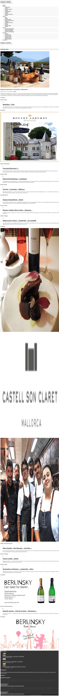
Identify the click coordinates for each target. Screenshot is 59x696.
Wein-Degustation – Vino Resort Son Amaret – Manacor (14, 666)
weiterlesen (2, 97)
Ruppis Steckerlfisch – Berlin (13, 200)
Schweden (2, 673)
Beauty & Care (8, 37)
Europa (1, 672)
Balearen (32, 672)
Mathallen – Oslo (9, 104)
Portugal (5, 673)
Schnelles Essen (8, 9)
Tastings (6, 21)
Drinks (4, 16)
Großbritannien (46, 672)
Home (4, 5)
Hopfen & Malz (8, 19)
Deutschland (5, 672)
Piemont (21, 672)
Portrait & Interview (9, 14)
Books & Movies (8, 38)
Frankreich (11, 672)
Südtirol (19, 672)
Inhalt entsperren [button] (3, 684)
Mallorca (54, 672)
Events (6, 10)
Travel (4, 27)
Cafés (6, 8)
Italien (14, 672)
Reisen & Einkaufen (9, 29)
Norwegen (35, 672)
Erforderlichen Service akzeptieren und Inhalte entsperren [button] (12, 693)
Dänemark (39, 672)
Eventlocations (8, 11)
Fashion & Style (8, 36)
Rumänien (24, 672)
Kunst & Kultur (8, 34)
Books (6, 15)
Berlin (30, 672)
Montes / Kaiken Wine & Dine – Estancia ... (17, 210)
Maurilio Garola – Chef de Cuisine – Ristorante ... (20, 611)
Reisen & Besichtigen (9, 28)
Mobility (6, 33)
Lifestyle (4, 32)
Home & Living (8, 35)
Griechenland (51, 672)
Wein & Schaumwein (9, 20)
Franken (27, 672)
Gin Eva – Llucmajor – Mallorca (14, 189)
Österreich (16, 672)
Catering (7, 12)
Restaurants (7, 7)
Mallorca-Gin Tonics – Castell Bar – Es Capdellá (19, 220)
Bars (6, 17)
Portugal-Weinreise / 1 (10, 168)
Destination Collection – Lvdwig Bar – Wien (18, 569)
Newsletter (5, 39)
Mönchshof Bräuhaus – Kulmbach (15, 179)
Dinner (4, 6)
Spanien (8, 672)
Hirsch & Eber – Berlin (10, 559)
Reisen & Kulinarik (9, 30)
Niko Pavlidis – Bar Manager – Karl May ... (17, 548)
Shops (6, 13)
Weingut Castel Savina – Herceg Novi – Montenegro (14, 89)
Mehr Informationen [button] (4, 683)
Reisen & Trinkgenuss (9, 31)
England (42, 672)
